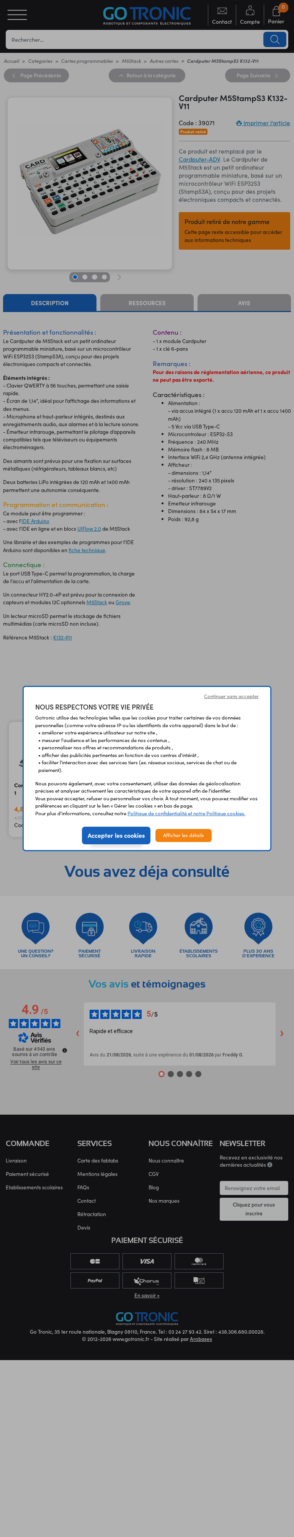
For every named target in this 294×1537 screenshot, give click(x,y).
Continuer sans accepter (231, 696)
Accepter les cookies (116, 835)
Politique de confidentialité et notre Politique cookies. (186, 813)
